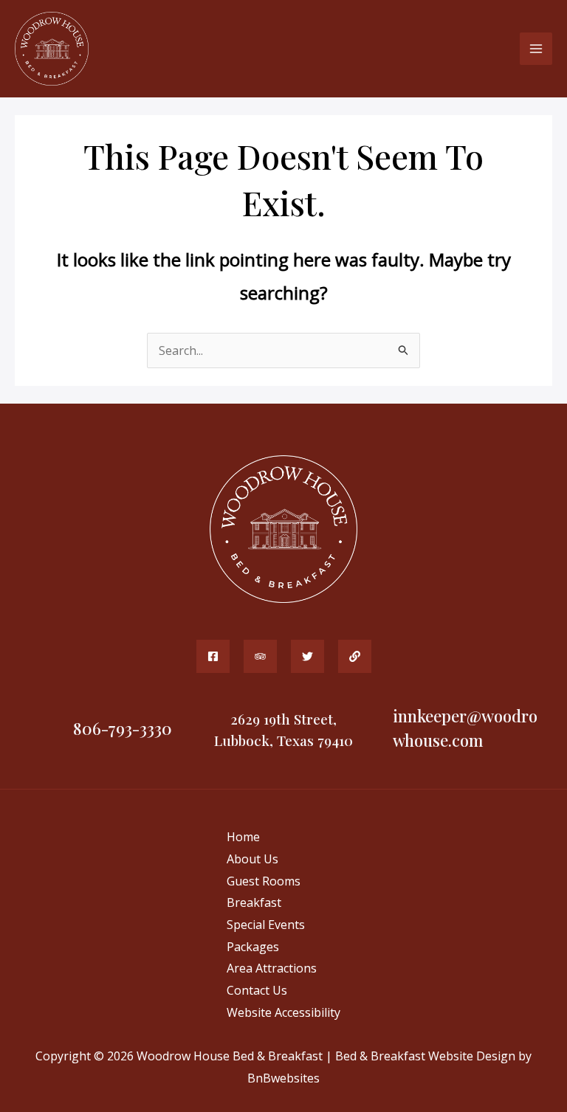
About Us (252, 859)
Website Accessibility (283, 1012)
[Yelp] (307, 656)
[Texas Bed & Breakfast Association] (354, 656)
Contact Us (257, 990)
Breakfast (254, 902)
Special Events (266, 924)
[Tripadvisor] (260, 656)
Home (243, 837)
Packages (253, 947)
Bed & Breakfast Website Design (425, 1056)
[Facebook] (213, 656)
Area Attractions (272, 968)
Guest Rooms (263, 881)
